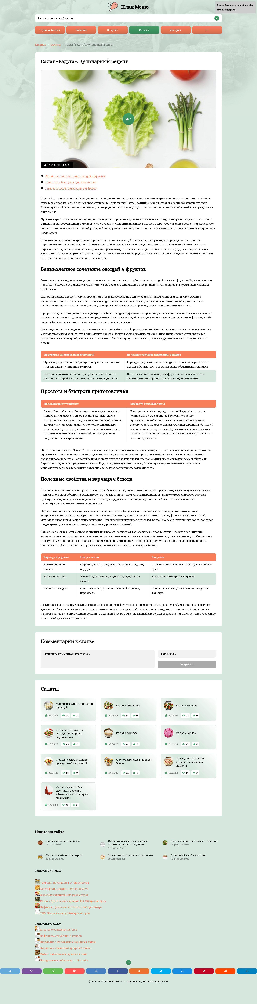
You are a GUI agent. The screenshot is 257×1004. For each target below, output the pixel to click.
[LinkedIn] (247, 971)
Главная (40, 44)
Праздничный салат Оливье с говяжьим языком (190, 762)
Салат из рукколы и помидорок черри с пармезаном (69, 733)
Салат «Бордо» (186, 732)
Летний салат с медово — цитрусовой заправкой (73, 761)
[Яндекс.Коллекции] (75, 971)
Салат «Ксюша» (186, 705)
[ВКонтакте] (96, 971)
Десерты (175, 30)
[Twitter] (161, 971)
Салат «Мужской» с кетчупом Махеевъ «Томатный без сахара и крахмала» (72, 792)
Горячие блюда (49, 30)
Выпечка (81, 30)
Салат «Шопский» (128, 705)
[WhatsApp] (53, 971)
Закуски (112, 30)
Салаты (144, 30)
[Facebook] (118, 971)
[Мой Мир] (182, 971)
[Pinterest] (204, 971)
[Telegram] (10, 971)
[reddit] (225, 971)
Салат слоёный (126, 732)
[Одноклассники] (139, 971)
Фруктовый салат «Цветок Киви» (134, 761)
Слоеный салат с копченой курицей (74, 705)
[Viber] (32, 971)
